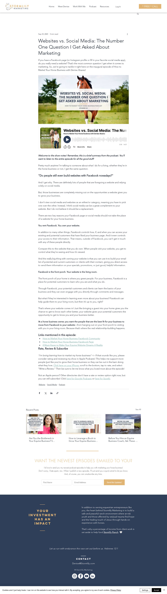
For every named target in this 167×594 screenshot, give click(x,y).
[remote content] (83, 138)
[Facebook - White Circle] (80, 576)
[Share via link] (57, 393)
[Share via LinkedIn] (51, 393)
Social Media (52, 384)
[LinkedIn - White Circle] (92, 576)
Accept (156, 590)
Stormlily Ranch (111, 532)
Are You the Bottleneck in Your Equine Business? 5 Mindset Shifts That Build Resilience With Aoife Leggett (43, 439)
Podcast (62, 384)
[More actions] (127, 34)
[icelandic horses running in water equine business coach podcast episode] (123, 424)
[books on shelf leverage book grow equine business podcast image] (83, 424)
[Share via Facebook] (39, 393)
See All (138, 409)
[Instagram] (74, 576)
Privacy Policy (115, 590)
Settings (145, 590)
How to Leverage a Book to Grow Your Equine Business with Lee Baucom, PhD (82, 439)
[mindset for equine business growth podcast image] (43, 424)
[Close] (164, 590)
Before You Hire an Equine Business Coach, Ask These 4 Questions (122, 439)
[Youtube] (86, 576)
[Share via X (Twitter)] (45, 393)
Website (42, 384)
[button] (138, 14)
